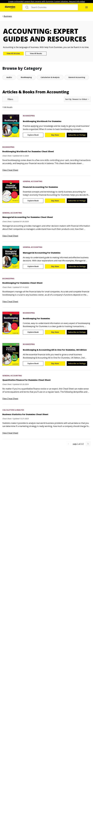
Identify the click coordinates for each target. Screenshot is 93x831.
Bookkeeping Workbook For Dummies (42, 121)
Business (8, 16)
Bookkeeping (29, 116)
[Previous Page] (68, 443)
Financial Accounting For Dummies (40, 187)
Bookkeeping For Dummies (36, 318)
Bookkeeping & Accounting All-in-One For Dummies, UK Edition (55, 349)
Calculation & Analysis (13, 410)
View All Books (36, 53)
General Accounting (32, 181)
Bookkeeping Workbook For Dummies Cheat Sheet (28, 151)
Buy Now (55, 135)
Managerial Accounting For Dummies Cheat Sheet (27, 217)
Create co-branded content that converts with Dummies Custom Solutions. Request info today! (46, 1)
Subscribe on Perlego (77, 135)
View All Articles (13, 53)
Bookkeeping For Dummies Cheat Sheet (22, 283)
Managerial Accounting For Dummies (41, 252)
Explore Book (33, 135)
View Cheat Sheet (10, 170)
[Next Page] (88, 443)
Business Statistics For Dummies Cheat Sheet (25, 414)
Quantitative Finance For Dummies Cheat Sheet (26, 380)
